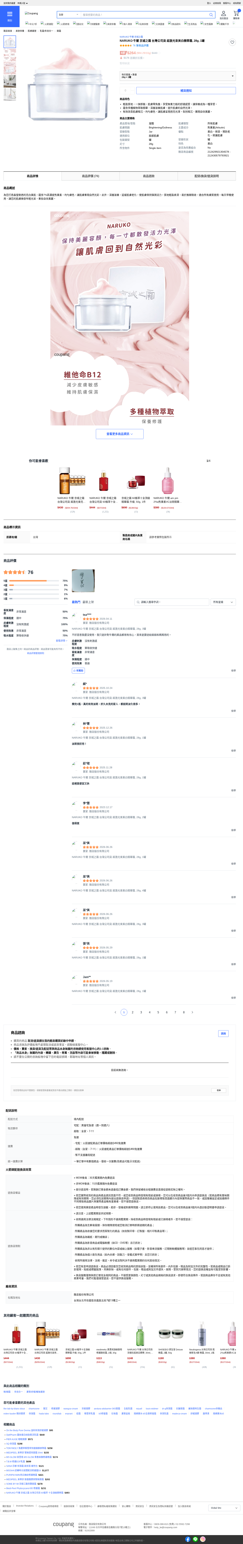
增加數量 (132, 92)
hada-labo (44, 1413)
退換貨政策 (69, 1506)
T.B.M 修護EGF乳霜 (15, 1461)
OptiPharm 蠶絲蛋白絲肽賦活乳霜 (22, 1435)
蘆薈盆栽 (126, 1413)
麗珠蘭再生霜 (194, 1408)
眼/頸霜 (7, 1392)
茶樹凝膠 (86, 1408)
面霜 (59, 31)
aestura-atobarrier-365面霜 (107, 1408)
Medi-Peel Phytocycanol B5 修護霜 (23, 1488)
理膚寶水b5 (218, 1413)
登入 (209, 3)
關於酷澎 (6, 1506)
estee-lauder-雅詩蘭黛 (14, 1413)
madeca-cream (179, 1413)
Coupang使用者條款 (49, 1506)
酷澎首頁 (8, 31)
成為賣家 (237, 3)
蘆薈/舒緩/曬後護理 (36, 1392)
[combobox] (223, 602)
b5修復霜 (103, 1413)
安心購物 (126, 1506)
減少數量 (132, 89)
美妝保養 (20, 31)
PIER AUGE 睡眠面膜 (16, 1439)
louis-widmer (152, 1408)
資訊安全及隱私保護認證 (161, 1506)
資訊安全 (140, 1506)
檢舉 (219, 1090)
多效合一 (18, 1392)
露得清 (206, 1413)
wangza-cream (71, 1408)
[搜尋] (211, 14)
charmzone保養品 (213, 1408)
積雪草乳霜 (89, 1413)
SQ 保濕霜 (11, 1444)
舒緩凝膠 (195, 1413)
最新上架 (88, 602)
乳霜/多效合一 (46, 31)
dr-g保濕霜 (167, 1408)
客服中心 (227, 3)
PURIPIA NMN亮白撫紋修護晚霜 (21, 1475)
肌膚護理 (32, 31)
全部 (61, 15)
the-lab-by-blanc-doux (14, 1408)
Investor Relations (25, 1506)
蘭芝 (45, 1408)
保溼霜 (32, 1413)
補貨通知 (186, 90)
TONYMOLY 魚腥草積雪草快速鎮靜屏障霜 (26, 1448)
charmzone (34, 1408)
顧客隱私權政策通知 (107, 1506)
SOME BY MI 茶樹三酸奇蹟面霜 (21, 1484)
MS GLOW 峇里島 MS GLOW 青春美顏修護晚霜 (29, 1457)
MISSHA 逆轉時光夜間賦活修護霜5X (23, 1470)
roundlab (57, 1413)
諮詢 (223, 1033)
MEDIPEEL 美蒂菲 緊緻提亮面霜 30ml (24, 1452)
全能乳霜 (128, 1408)
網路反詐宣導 (9, 1511)
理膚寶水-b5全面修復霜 (145, 1413)
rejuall (139, 1408)
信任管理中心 (86, 1506)
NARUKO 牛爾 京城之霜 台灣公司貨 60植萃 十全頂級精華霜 (34, 1493)
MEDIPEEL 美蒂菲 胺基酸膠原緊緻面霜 (25, 1479)
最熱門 (76, 602)
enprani (69, 1413)
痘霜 (78, 1413)
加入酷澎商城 (184, 1506)
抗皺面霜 (180, 1408)
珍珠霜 (114, 1413)
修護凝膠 (55, 1408)
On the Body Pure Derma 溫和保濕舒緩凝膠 (27, 1430)
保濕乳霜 (164, 1413)
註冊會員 (217, 3)
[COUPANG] (63, 1526)
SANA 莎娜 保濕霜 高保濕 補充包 (22, 1466)
